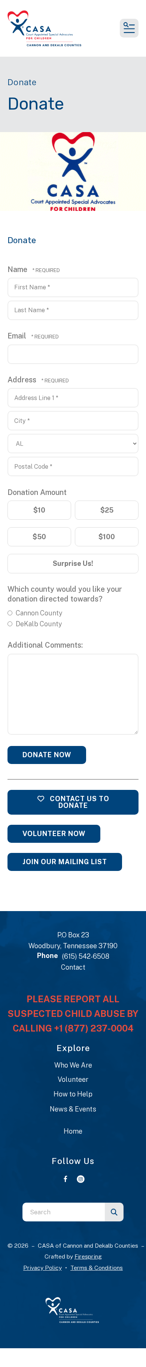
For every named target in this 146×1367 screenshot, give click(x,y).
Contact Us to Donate (78, 802)
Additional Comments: (45, 645)
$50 (39, 537)
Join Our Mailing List (64, 862)
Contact (73, 967)
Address (22, 379)
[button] (129, 28)
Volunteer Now (53, 834)
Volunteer (73, 1079)
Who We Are (73, 1065)
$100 (106, 537)
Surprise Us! (73, 563)
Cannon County (38, 613)
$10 (39, 510)
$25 (106, 510)
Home (73, 1131)
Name (18, 269)
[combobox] (63, 1212)
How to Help (73, 1094)
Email (17, 335)
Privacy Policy (42, 1267)
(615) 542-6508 (85, 956)
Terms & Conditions (96, 1267)
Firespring (88, 1256)
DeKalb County (38, 624)
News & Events (73, 1109)
